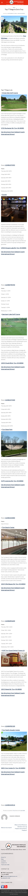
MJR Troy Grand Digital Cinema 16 (13, 650)
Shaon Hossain (21, 13)
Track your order (5, 864)
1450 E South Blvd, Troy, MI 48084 (12, 363)
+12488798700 (10, 285)
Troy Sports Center (8, 527)
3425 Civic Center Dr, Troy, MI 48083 (13, 768)
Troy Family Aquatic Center (11, 730)
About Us (3, 857)
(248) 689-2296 (6, 878)
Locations (3, 861)
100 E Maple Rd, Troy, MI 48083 (11, 689)
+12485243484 (10, 518)
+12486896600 (10, 621)
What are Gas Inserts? (6, 827)
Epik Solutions (15, 894)
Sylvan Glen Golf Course (10, 93)
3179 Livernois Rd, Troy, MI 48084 (12, 481)
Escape (4, 194)
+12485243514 (10, 805)
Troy (14, 7)
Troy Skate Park (7, 429)
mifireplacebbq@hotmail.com (9, 876)
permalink (23, 810)
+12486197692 (10, 165)
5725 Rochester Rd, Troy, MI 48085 (12, 128)
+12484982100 (10, 726)
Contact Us (4, 862)
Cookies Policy (17, 892)
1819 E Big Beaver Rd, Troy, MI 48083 (13, 584)
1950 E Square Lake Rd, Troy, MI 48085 (13, 248)
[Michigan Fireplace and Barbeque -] (15, 2)
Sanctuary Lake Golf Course (11, 314)
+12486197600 (10, 400)
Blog (2, 859)
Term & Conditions (9, 892)
